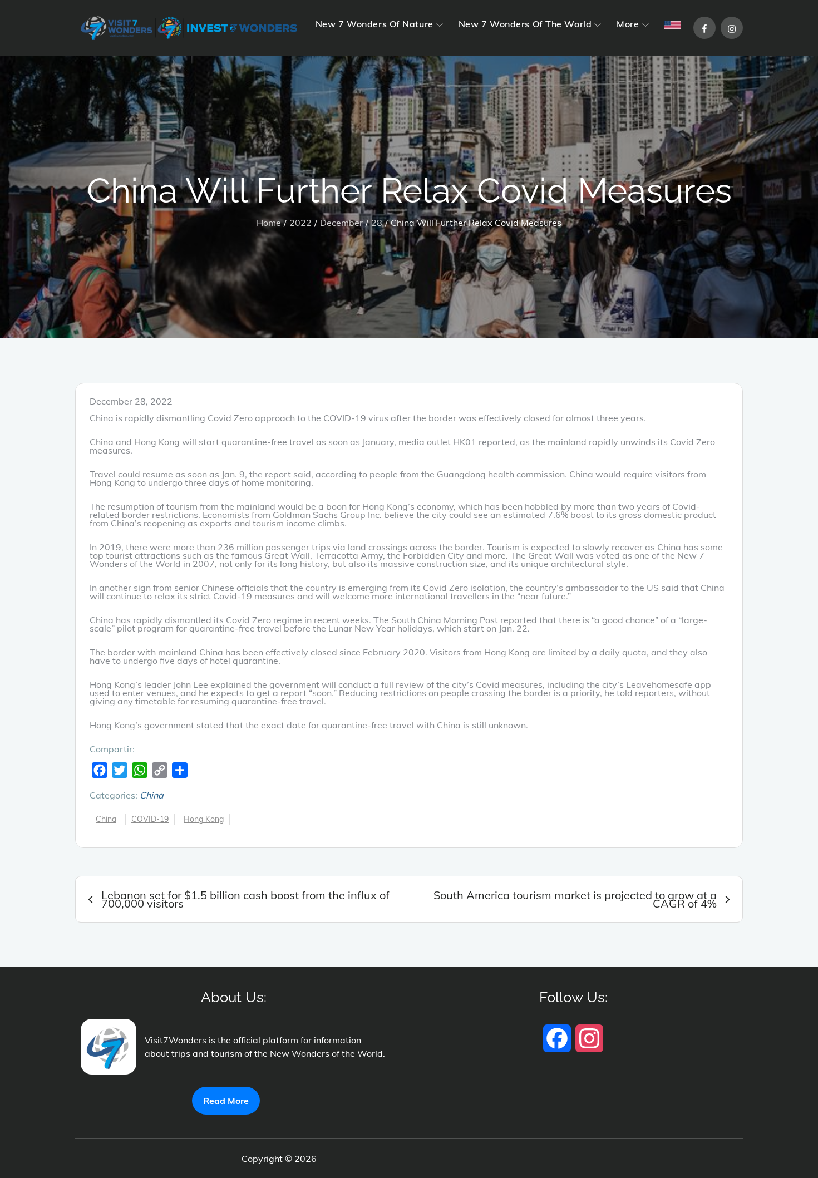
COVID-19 (150, 819)
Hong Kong (204, 819)
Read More (226, 1100)
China (152, 795)
